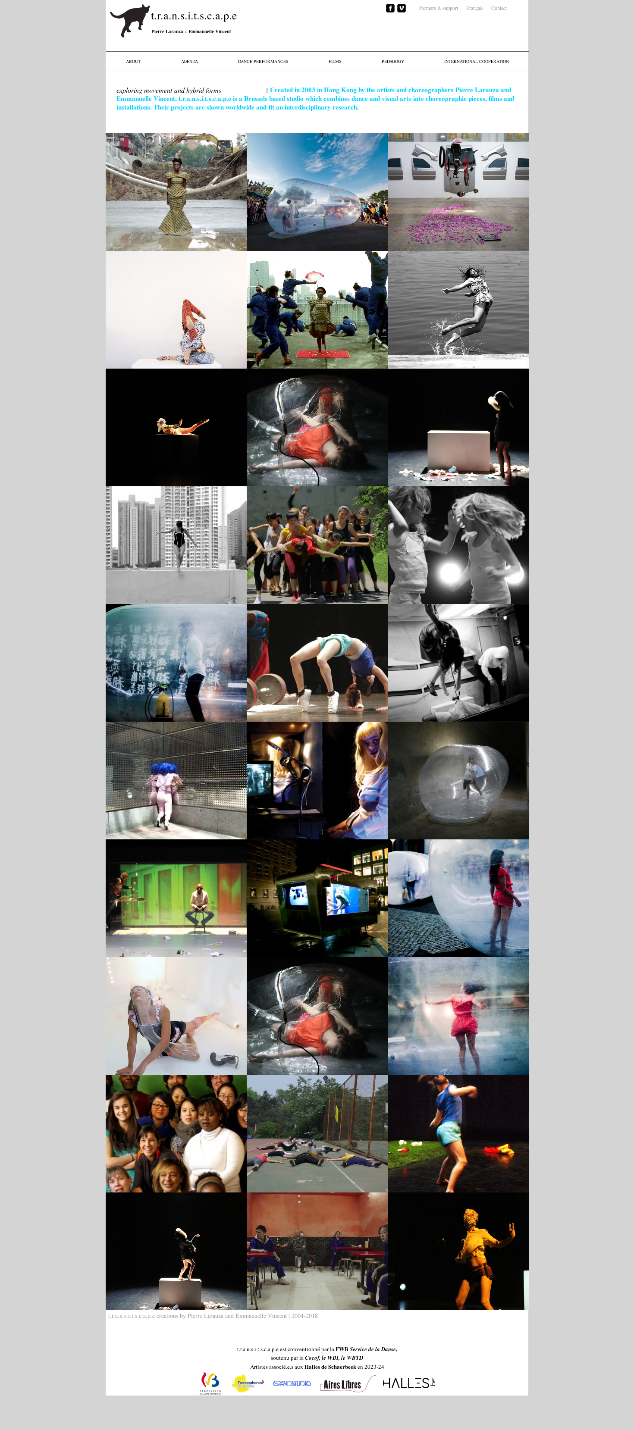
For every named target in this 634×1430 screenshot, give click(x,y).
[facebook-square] (390, 8)
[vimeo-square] (401, 8)
